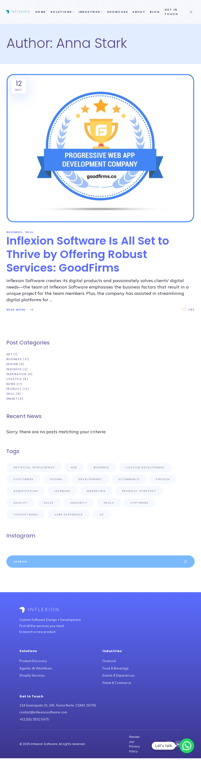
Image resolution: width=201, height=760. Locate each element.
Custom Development (145, 467)
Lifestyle (14, 379)
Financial (109, 661)
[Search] (191, 12)
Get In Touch (171, 12)
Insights (14, 369)
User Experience (68, 514)
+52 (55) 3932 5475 (34, 719)
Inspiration (16, 374)
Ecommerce (129, 479)
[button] (186, 745)
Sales (49, 503)
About (138, 12)
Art (9, 354)
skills (109, 503)
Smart (11, 399)
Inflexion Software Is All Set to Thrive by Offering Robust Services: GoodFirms (87, 254)
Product (14, 389)
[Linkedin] (178, 744)
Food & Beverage (115, 668)
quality (20, 503)
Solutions (61, 12)
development (90, 479)
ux (102, 514)
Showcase (117, 12)
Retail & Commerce (116, 683)
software (139, 503)
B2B (74, 467)
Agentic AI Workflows (35, 668)
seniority (78, 503)
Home (40, 12)
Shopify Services (32, 675)
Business (14, 232)
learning (62, 491)
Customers (23, 479)
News (11, 384)
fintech (163, 479)
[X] (168, 744)
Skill (29, 232)
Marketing (96, 491)
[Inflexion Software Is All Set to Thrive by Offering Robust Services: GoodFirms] (100, 148)
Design (12, 364)
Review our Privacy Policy (134, 744)
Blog (155, 12)
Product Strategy (139, 491)
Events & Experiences (118, 675)
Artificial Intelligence (34, 467)
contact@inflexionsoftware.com (43, 712)
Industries (89, 12)
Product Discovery (33, 661)
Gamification (25, 491)
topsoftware (25, 514)
